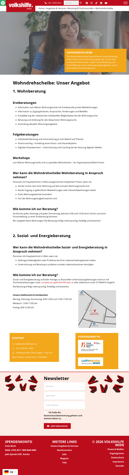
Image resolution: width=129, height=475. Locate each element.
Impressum (118, 461)
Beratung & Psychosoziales (80, 8)
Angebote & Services (56, 8)
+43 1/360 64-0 (54, 3)
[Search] (81, 3)
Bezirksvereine (64, 450)
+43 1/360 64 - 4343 (24, 348)
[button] (3, 3)
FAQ (64, 462)
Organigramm (117, 453)
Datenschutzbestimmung (57, 415)
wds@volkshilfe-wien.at (26, 344)
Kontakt (120, 465)
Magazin (64, 458)
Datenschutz (117, 457)
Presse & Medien (116, 449)
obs (65, 454)
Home (41, 8)
